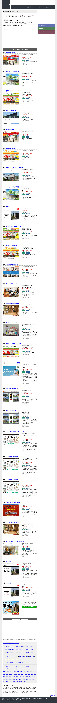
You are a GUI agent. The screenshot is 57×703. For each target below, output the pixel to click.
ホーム (14, 7)
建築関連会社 (34, 698)
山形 (21, 671)
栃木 (31, 671)
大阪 (24, 676)
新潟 (19, 674)
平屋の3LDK (31, 656)
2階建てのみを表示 (16, 49)
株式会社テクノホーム (11, 322)
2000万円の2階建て (30, 649)
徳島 (20, 679)
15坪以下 (7, 666)
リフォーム (32, 7)
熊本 (10, 681)
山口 (17, 679)
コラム (19, 7)
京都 (20, 676)
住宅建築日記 (42, 25)
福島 (25, 671)
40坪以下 (7, 668)
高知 (30, 679)
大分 (14, 681)
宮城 (15, 671)
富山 (22, 674)
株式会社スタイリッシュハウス (13, 91)
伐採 (37, 7)
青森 (8, 671)
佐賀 (4, 681)
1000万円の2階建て (20, 646)
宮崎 (17, 681)
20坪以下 (18, 666)
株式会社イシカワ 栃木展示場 (13, 363)
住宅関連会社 (45, 7)
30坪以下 (28, 666)
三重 (14, 676)
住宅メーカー (23, 698)
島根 (7, 679)
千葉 (7, 674)
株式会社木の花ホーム (11, 52)
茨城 (28, 671)
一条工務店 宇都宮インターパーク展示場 (16, 431)
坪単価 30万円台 (9, 662)
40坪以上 (18, 668)
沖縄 (25, 681)
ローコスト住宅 (25, 7)
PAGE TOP (53, 695)
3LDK (27, 656)
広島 (14, 679)
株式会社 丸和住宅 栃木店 (13, 502)
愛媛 (27, 679)
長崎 (7, 681)
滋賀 (17, 676)
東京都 (10, 674)
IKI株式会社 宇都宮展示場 (12, 71)
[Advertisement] (11, 40)
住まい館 (8, 206)
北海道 (4, 671)
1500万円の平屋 (29, 646)
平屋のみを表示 (24, 49)
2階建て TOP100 (9, 652)
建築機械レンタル (42, 28)
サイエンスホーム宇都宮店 (12, 303)
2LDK (17, 656)
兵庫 (27, 676)
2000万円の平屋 (19, 649)
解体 (40, 7)
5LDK (17, 659)
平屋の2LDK (21, 656)
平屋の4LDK (11, 659)
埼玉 (4, 674)
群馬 (34, 671)
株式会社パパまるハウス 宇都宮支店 (15, 167)
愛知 (10, 676)
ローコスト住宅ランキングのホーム (11, 643)
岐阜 (4, 676)
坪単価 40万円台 (19, 662)
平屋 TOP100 (19, 652)
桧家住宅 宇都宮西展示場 (12, 388)
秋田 (18, 671)
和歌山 (33, 676)
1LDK (6, 656)
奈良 (30, 676)
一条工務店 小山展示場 (12, 479)
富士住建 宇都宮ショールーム (13, 264)
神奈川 (15, 674)
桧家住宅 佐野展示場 (11, 410)
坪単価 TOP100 (29, 652)
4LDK (6, 659)
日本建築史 (45, 698)
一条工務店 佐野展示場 (12, 456)
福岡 (33, 679)
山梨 (32, 674)
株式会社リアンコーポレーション (14, 110)
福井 (29, 674)
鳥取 (4, 679)
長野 (35, 674)
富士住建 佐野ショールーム (12, 283)
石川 (26, 674)
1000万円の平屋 (8, 646)
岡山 (10, 679)
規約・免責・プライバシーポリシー (17, 699)
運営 (3, 699)
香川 (24, 679)
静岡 (7, 676)
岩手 (11, 671)
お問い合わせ (7, 699)
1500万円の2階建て (9, 649)
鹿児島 (20, 681)
